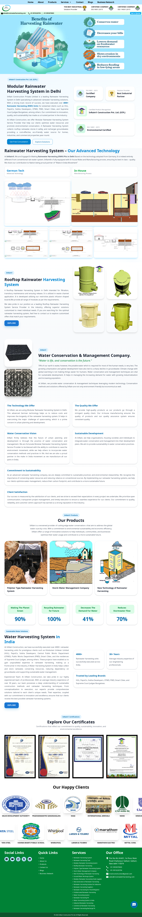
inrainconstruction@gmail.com (120, 874)
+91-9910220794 (35, 13)
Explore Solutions (42, 142)
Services (65, 2)
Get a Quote (135, 13)
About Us (43, 861)
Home (30, 2)
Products (52, 2)
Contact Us (44, 867)
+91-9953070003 (48, 13)
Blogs (90, 2)
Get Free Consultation (19, 142)
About (41, 2)
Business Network (105, 2)
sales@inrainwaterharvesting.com (14, 13)
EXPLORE (12, 323)
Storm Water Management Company (70, 588)
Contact (79, 2)
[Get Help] (134, 904)
